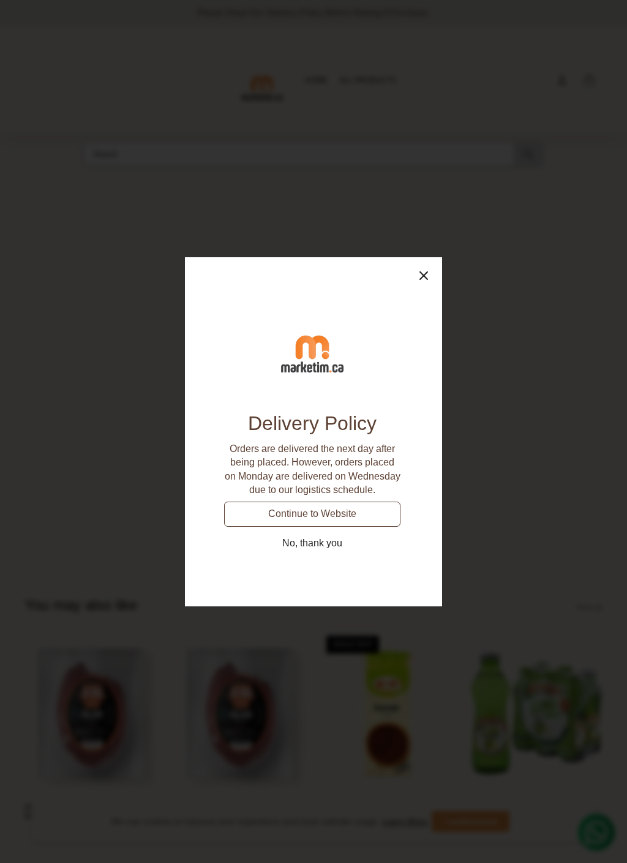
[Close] (423, 275)
